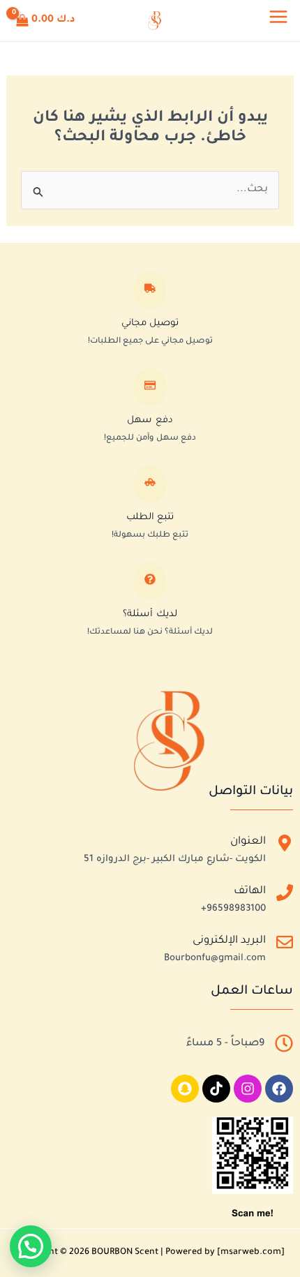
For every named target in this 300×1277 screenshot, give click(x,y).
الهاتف (250, 891)
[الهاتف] (284, 895)
